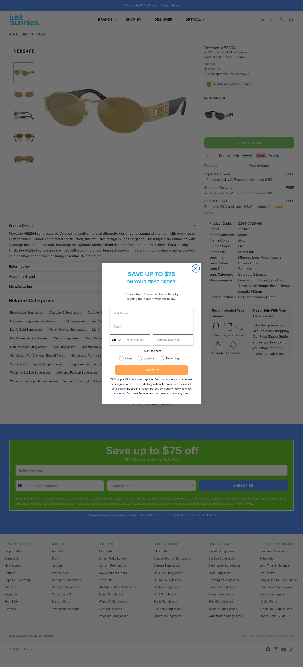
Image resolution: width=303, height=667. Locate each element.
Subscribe (151, 370)
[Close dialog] (196, 268)
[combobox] (116, 340)
